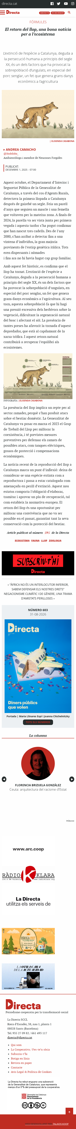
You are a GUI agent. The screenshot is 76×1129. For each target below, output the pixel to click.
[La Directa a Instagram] (72, 4)
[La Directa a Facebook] (52, 4)
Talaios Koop (47, 1124)
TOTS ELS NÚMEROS (38, 722)
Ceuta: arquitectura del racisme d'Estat (38, 789)
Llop (44, 540)
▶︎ (72, 779)
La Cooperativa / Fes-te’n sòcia (30, 1049)
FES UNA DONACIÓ (58, 13)
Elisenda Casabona (62, 141)
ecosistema (22, 540)
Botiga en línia (20, 1058)
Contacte (16, 1067)
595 (47, 533)
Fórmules (38, 22)
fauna (35, 540)
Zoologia (55, 540)
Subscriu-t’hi (19, 1054)
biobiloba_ (12, 153)
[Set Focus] (69, 12)
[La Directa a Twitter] (58, 4)
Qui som (16, 1045)
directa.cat (9, 3)
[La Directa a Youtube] (66, 4)
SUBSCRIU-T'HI (44, 13)
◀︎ (4, 779)
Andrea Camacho (21, 149)
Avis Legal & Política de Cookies (31, 1072)
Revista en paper (21, 1063)
